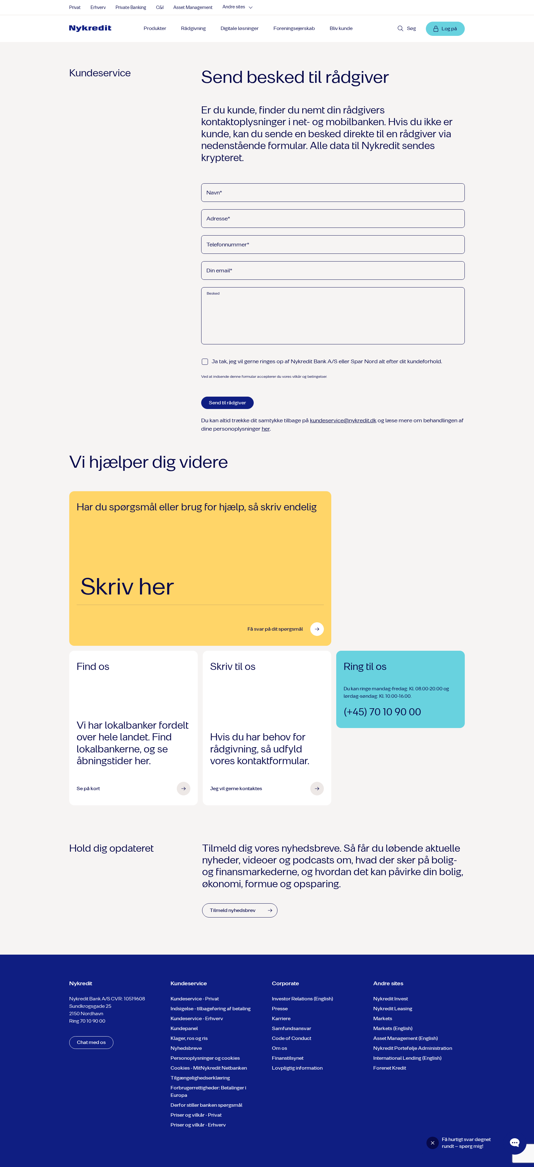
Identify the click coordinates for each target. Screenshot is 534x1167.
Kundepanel (184, 1028)
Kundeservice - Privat (195, 999)
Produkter (155, 28)
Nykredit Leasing (392, 1009)
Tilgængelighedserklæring (200, 1078)
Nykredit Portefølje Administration (412, 1048)
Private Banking (131, 7)
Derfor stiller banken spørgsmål (206, 1105)
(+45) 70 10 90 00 (382, 712)
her (266, 428)
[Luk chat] (432, 1143)
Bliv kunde (341, 28)
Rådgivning (193, 28)
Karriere (281, 1018)
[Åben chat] (515, 1143)
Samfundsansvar (291, 1028)
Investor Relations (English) (302, 999)
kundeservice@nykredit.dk (343, 420)
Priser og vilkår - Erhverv (198, 1125)
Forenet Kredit (389, 1068)
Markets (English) (393, 1028)
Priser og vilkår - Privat (196, 1115)
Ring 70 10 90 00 (87, 1021)
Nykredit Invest (390, 999)
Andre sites (233, 7)
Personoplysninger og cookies (205, 1058)
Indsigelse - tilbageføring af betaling (211, 1009)
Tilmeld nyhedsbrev (233, 910)
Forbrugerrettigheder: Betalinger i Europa (208, 1091)
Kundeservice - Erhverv (197, 1018)
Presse (280, 1009)
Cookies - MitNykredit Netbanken (209, 1068)
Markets (382, 1018)
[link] (92, 28)
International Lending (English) (407, 1058)
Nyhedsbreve (186, 1048)
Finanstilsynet (287, 1058)
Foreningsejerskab (294, 28)
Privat (75, 7)
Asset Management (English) (405, 1038)
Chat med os (91, 1042)
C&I (159, 7)
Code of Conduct (291, 1038)
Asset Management (193, 7)
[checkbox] (205, 361)
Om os (279, 1048)
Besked (213, 293)
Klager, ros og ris (189, 1038)
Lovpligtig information (297, 1068)
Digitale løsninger (240, 28)
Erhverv (98, 7)
